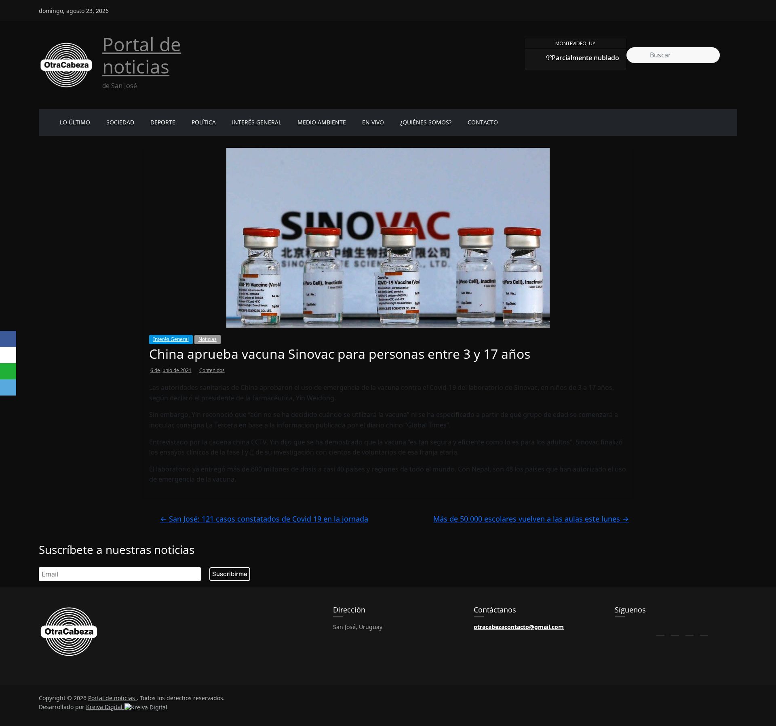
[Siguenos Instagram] (689, 629)
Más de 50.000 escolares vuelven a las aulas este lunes (531, 519)
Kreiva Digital (105, 707)
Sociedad (120, 122)
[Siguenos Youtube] (704, 629)
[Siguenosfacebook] (689, 7)
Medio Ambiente (321, 122)
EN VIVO (373, 122)
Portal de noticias (141, 55)
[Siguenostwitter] (704, 7)
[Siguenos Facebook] (660, 629)
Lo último (75, 122)
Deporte (162, 122)
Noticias (207, 339)
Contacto (483, 122)
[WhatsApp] (8, 371)
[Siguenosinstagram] (719, 7)
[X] (8, 355)
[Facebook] (8, 339)
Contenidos (212, 370)
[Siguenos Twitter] (675, 629)
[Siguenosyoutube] (733, 7)
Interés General (256, 122)
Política (204, 122)
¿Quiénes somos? (425, 122)
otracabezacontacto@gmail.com (519, 627)
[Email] (8, 387)
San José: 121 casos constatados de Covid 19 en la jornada (264, 519)
